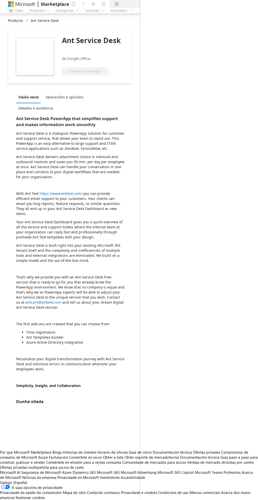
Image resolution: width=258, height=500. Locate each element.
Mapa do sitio (74, 492)
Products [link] (15, 20)
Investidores (110, 477)
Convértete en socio (85, 457)
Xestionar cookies (30, 497)
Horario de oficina (112, 452)
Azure (67, 472)
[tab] (29, 96)
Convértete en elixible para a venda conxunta (83, 462)
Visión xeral (28, 97)
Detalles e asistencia (35, 108)
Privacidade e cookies (139, 492)
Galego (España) (13, 482)
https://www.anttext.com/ (61, 193)
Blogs (57, 452)
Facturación (58, 457)
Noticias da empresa (39, 477)
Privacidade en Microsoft (78, 477)
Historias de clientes (79, 452)
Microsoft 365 (108, 472)
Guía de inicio (140, 452)
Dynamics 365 (84, 472)
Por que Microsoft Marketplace (25, 452)
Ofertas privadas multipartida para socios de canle (42, 467)
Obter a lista (113, 457)
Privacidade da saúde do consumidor (31, 492)
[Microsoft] (21, 4)
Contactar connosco (103, 492)
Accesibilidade (133, 477)
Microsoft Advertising (138, 472)
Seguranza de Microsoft (41, 472)
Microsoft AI (10, 472)
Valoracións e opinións (65, 97)
